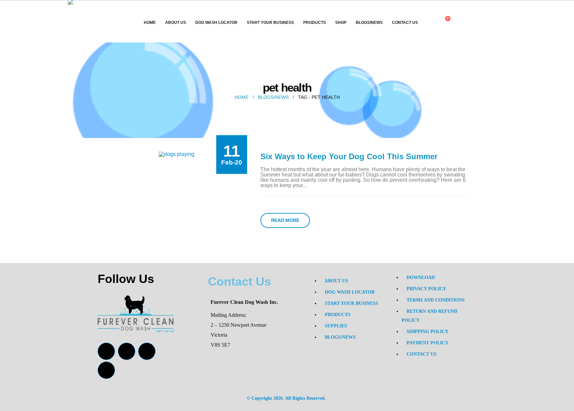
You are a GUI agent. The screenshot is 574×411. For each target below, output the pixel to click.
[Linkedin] (106, 370)
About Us (175, 22)
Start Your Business (270, 22)
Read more (285, 220)
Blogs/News (369, 22)
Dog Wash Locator (216, 22)
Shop (340, 22)
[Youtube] (126, 351)
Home (150, 22)
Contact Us (405, 22)
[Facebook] (106, 351)
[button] (465, 23)
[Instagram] (146, 351)
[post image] (176, 154)
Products (314, 22)
